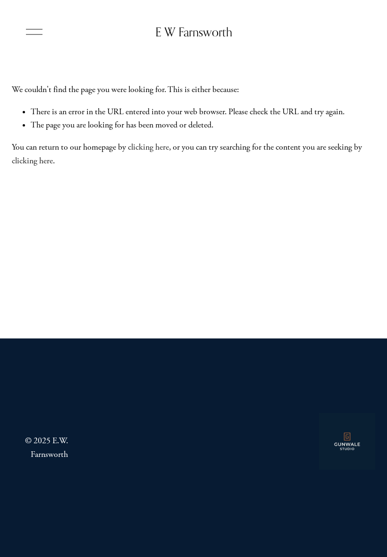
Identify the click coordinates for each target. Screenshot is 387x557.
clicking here (148, 147)
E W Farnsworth (193, 32)
